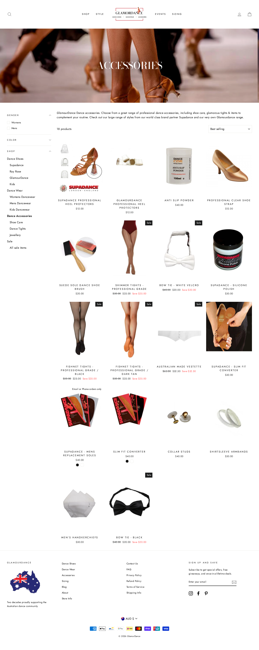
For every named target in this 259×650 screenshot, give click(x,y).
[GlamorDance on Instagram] (191, 593)
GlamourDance (19, 178)
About (65, 592)
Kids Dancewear (20, 210)
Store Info (67, 598)
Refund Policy (134, 581)
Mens (14, 128)
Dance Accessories (19, 216)
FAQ (129, 569)
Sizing (177, 14)
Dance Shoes (15, 159)
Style (100, 14)
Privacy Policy (134, 575)
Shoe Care (16, 222)
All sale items (18, 248)
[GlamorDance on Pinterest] (206, 593)
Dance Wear (15, 190)
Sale (10, 241)
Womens (16, 122)
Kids (12, 184)
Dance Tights (18, 229)
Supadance (17, 165)
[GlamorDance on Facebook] (198, 593)
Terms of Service (135, 587)
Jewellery (15, 235)
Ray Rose (15, 171)
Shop (86, 14)
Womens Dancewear (22, 197)
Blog (64, 587)
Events (160, 14)
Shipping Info (134, 592)
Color (12, 139)
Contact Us (132, 563)
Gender (13, 115)
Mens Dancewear (20, 203)
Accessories (68, 575)
